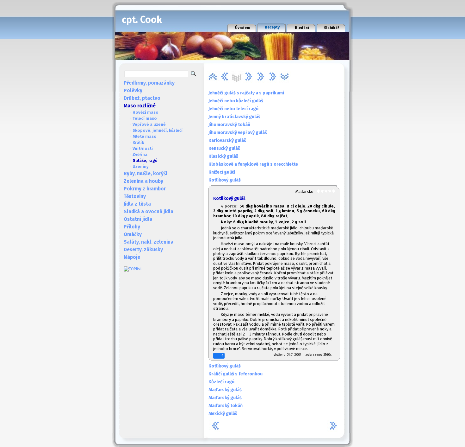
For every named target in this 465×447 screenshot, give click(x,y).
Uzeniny (141, 166)
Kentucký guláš (224, 148)
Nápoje (132, 257)
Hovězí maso (145, 112)
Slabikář (331, 28)
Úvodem (242, 28)
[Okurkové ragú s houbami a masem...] (249, 77)
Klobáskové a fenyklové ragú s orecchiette (253, 164)
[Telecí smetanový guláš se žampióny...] (273, 77)
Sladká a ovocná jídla (148, 211)
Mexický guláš (222, 413)
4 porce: (230, 206)
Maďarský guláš (225, 390)
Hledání (302, 28)
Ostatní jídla (138, 219)
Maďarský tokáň (225, 405)
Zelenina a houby (143, 181)
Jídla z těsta (137, 204)
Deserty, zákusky (143, 249)
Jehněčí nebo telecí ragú (233, 109)
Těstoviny (135, 196)
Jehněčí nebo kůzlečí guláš (235, 101)
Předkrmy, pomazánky (149, 83)
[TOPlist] (133, 268)
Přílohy (132, 227)
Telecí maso (145, 118)
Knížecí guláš (221, 172)
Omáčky (133, 234)
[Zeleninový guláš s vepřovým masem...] (285, 77)
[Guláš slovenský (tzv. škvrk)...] (225, 77)
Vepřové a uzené (149, 124)
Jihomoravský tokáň (229, 124)
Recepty (272, 27)
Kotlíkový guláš (224, 180)
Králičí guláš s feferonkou (235, 374)
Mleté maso (145, 136)
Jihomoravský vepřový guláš (237, 132)
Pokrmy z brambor (145, 189)
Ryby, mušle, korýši (145, 173)
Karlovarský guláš (227, 140)
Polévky (133, 90)
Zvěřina (140, 154)
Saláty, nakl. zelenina (148, 242)
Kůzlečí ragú (221, 382)
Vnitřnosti (143, 148)
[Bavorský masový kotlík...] (213, 77)
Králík (138, 142)
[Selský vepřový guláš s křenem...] (261, 77)
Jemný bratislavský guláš (234, 116)
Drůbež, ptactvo (142, 98)
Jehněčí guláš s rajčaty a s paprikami (246, 93)
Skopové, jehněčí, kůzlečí (158, 130)
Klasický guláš (223, 156)
